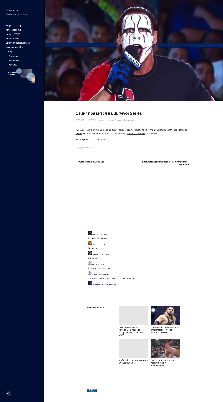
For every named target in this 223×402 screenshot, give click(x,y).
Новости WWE (13, 34)
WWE (93, 120)
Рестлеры (13, 56)
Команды (13, 65)
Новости (101, 120)
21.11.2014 (80, 120)
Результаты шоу (13, 25)
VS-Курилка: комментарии (18, 43)
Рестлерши (14, 60)
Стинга (78, 133)
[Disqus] (133, 197)
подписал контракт (136, 133)
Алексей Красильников (126, 120)
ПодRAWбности (84, 147)
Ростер (9, 51)
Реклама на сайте (14, 47)
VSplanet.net (12, 10)
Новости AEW (12, 38)
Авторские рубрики (15, 30)
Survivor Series (159, 130)
